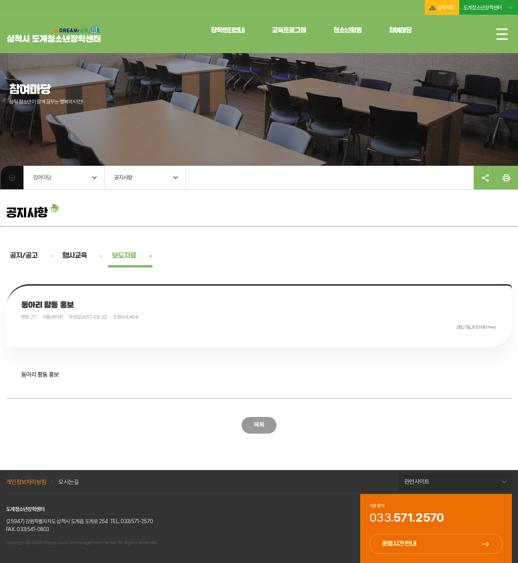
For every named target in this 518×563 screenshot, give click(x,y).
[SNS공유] (485, 178)
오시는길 (68, 482)
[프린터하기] (506, 178)
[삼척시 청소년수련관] (54, 34)
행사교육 (74, 256)
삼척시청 (445, 7)
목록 (259, 425)
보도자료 (124, 256)
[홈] (12, 177)
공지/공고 (24, 256)
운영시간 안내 (399, 543)
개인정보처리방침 (26, 482)
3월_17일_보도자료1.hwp (475, 327)
